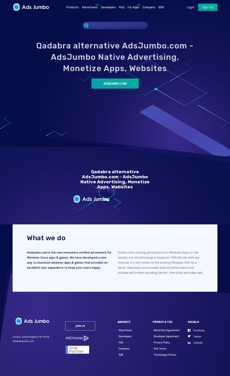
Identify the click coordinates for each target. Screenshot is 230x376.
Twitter (197, 336)
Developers (108, 7)
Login (190, 7)
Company (148, 7)
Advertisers (90, 6)
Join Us (80, 326)
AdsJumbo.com (115, 84)
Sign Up (208, 7)
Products (72, 7)
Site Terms (160, 348)
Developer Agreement (166, 336)
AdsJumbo (32, 7)
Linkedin (198, 342)
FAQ (121, 7)
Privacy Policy (162, 342)
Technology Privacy (165, 354)
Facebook (199, 330)
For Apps (134, 6)
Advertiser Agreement (167, 330)
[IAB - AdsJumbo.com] (88, 334)
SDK (161, 7)
